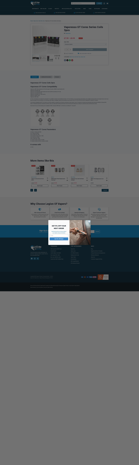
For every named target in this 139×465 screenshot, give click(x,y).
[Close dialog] (89, 221)
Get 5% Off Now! (58, 239)
